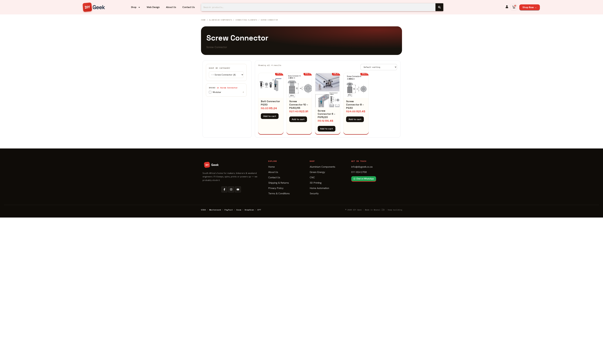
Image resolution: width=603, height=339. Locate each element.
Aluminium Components (220, 20)
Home (203, 20)
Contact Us (188, 7)
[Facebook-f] (224, 189)
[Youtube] (238, 189)
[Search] (439, 7)
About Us (171, 7)
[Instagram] (231, 189)
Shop (133, 7)
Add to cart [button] (269, 116)
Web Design (153, 7)
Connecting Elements (246, 20)
